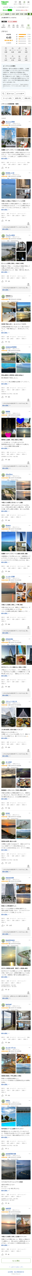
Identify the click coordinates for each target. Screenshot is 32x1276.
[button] (6, 110)
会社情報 (10, 1272)
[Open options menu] (29, 122)
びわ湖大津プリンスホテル (8, 17)
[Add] (28, 18)
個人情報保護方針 (19, 1272)
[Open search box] (3, 94)
